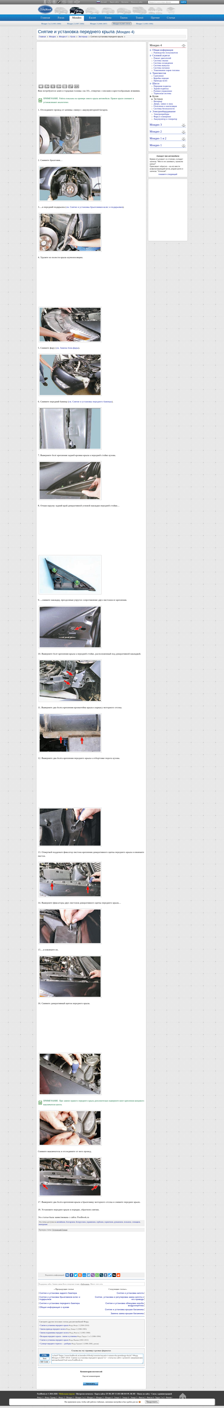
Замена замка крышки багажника (127, 1313)
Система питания (161, 68)
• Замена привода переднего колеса (63, 1329)
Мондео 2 (75, 24)
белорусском (81, 1222)
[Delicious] (110, 1275)
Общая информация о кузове (54, 1307)
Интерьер (158, 101)
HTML (44, 1355)
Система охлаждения (163, 63)
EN (107, 1394)
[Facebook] (71, 1275)
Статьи (171, 17)
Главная (45, 17)
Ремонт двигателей (162, 58)
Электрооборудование (164, 111)
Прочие (155, 17)
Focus (61, 17)
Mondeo (76, 17)
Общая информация (162, 50)
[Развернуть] (183, 125)
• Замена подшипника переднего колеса (64, 1333)
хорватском (108, 1222)
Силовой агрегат (161, 55)
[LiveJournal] (101, 1275)
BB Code (44, 1362)
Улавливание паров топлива (167, 70)
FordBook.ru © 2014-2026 (47, 1394)
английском (61, 1222)
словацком (136, 1222)
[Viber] (93, 1275)
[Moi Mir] (84, 1275)
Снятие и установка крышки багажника (124, 1309)
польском (127, 1222)
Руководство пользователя (166, 53)
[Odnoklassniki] (80, 1275)
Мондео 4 (121, 24)
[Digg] (114, 1275)
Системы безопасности (164, 109)
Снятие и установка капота (130, 1293)
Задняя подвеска (161, 88)
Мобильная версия (67, 1394)
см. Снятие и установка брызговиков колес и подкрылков (94, 207)
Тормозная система (162, 93)
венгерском (43, 1224)
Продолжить (152, 1402)
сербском (99, 1222)
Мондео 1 (144, 24)
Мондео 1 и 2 (51, 24)
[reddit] (118, 1275)
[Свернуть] (183, 46)
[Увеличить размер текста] (59, 86)
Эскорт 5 (133, 1397)
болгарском (70, 1222)
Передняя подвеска (162, 86)
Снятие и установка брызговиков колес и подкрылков (59, 1298)
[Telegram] (88, 1275)
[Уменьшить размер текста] (47, 86)
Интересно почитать (84, 1394)
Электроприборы (161, 114)
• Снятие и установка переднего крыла (64, 1325)
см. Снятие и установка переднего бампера (90, 401)
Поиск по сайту (136, 2)
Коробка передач (161, 78)
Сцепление (159, 76)
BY (113, 1394)
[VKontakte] (67, 1275)
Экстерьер (158, 99)
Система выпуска (161, 65)
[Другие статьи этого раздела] (64, 86)
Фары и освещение (162, 116)
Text (44, 1358)
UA (116, 1394)
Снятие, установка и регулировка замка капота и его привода (119, 1298)
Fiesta (108, 17)
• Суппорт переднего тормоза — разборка (69, 1344)
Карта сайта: (100, 1394)
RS (119, 1394)
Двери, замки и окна (163, 104)
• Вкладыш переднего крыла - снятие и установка (70, 1336)
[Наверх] (182, 1396)
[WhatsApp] (97, 1275)
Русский (104, 2)
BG (110, 1394)
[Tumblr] (105, 1275)
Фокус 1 (40, 1397)
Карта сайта (114, 2)
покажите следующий (167, 174)
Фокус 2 (62, 1397)
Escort (92, 17)
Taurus (124, 17)
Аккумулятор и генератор (165, 119)
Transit (139, 17)
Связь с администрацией (161, 1394)
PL (128, 1394)
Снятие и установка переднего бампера (59, 1303)
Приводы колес (160, 81)
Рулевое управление (163, 91)
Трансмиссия (159, 73)
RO (125, 1394)
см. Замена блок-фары (67, 348)
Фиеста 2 (142, 1397)
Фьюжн (169, 1397)
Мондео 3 (98, 24)
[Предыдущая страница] (41, 86)
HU (134, 1394)
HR (122, 1394)
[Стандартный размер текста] (53, 86)
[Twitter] (76, 1275)
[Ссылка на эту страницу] (70, 86)
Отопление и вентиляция (165, 106)
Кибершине (85, 1284)
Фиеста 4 (150, 1397)
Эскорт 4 (125, 1397)
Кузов (155, 96)
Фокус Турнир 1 (51, 1397)
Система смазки (161, 60)
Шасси (155, 83)
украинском (91, 1222)
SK (131, 1394)
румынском (118, 1222)
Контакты (124, 2)
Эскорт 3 (117, 1397)
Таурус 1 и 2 (159, 1397)
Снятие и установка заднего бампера (58, 1293)
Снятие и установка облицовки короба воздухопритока (124, 1304)
